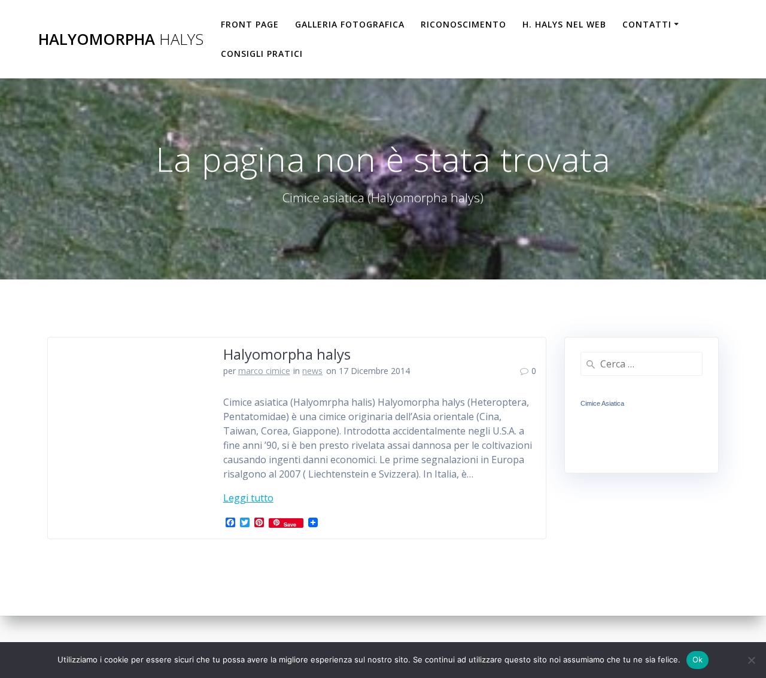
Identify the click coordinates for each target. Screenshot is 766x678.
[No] (751, 660)
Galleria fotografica (350, 24)
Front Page (250, 24)
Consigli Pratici (262, 53)
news (312, 370)
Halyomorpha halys (287, 354)
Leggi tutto (248, 497)
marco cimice (264, 370)
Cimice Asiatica (602, 403)
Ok (697, 659)
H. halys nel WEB (564, 24)
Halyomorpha (120, 39)
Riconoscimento (463, 24)
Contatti (646, 24)
